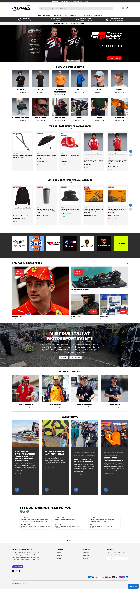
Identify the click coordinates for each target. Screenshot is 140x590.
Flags (79, 118)
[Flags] (79, 107)
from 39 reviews (24, 512)
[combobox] (76, 8)
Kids (79, 15)
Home (39, 15)
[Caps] (99, 78)
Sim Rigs (85, 558)
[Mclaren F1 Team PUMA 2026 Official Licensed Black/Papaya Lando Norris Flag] (93, 196)
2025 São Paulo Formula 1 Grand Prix (113, 459)
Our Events (63, 357)
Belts (99, 118)
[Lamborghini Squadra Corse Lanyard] (22, 142)
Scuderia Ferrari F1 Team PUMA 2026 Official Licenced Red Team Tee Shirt (117, 161)
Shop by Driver (57, 15)
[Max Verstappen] (84, 388)
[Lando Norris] (55, 388)
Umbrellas (119, 118)
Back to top (70, 540)
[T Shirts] (20, 78)
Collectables (97, 15)
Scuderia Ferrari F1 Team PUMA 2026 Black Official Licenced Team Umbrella (46, 156)
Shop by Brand (46, 15)
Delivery (59, 558)
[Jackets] (79, 78)
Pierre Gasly (114, 404)
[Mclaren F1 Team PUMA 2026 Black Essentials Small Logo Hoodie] (22, 196)
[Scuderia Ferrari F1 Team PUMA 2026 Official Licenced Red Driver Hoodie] (93, 142)
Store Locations (87, 561)
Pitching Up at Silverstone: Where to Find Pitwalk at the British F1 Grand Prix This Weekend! (25, 456)
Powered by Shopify (22, 583)
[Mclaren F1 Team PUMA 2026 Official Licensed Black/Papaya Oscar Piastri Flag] (117, 196)
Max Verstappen (84, 404)
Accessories (87, 15)
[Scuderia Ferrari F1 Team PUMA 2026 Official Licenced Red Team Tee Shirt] (117, 142)
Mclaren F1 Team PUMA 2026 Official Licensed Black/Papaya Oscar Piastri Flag (117, 210)
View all (70, 128)
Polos (40, 90)
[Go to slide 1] (67, 60)
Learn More (94, 1)
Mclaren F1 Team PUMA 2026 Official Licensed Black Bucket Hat (70, 210)
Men (66, 15)
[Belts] (99, 107)
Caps (99, 90)
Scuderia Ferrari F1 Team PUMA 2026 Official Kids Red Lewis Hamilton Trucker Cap (70, 156)
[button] (127, 8)
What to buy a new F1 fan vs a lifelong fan (54, 453)
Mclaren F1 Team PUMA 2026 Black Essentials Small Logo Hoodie (22, 214)
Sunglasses (40, 118)
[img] (71, 511)
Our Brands (86, 552)
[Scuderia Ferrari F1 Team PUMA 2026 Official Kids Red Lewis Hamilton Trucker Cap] (70, 142)
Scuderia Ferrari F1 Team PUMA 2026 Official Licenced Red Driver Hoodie (93, 160)
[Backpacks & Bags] (20, 107)
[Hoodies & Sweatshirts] (60, 78)
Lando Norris (55, 404)
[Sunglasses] (40, 107)
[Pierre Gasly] (114, 388)
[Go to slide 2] (68, 60)
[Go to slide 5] (72, 60)
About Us (59, 552)
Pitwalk (16, 583)
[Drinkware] (60, 107)
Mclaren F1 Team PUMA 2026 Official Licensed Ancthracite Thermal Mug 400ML (46, 210)
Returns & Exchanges (62, 561)
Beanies (119, 90)
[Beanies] (119, 78)
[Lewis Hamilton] (25, 388)
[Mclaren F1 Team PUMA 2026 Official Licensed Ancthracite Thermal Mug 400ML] (46, 196)
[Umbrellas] (119, 107)
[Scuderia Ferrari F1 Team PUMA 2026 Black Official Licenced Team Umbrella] (46, 142)
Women (72, 15)
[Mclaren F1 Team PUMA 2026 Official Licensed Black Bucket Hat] (70, 196)
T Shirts (20, 90)
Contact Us (59, 555)
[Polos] (40, 78)
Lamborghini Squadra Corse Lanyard (22, 155)
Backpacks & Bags (20, 118)
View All (126, 263)
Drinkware (60, 118)
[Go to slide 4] (71, 60)
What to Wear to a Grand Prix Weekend (83, 460)
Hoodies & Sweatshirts (60, 91)
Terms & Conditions (62, 564)
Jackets (80, 90)
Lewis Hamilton (26, 404)
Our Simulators (75, 357)
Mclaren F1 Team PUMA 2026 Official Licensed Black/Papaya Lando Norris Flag (93, 210)
